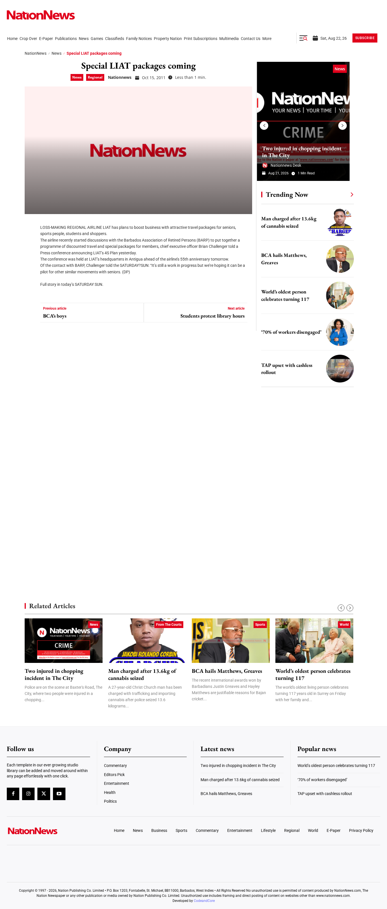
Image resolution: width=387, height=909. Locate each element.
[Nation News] (41, 15)
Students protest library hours (212, 316)
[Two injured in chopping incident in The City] (303, 121)
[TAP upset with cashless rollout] (340, 368)
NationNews (35, 53)
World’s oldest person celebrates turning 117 (312, 674)
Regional (95, 77)
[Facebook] (31, 224)
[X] (31, 241)
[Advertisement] (305, 535)
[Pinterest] (31, 258)
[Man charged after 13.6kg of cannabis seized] (340, 222)
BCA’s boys (54, 316)
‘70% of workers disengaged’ (291, 332)
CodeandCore (204, 901)
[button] (303, 38)
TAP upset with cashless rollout (324, 793)
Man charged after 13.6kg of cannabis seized (142, 674)
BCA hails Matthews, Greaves (227, 671)
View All (341, 194)
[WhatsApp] (31, 275)
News (56, 53)
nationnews (119, 77)
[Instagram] (28, 794)
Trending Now (287, 194)
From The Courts (169, 625)
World (344, 625)
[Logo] (50, 830)
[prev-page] (264, 125)
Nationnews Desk (286, 165)
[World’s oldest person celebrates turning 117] (340, 295)
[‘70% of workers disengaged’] (340, 332)
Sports (260, 625)
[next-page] (342, 125)
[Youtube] (59, 794)
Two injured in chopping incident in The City (302, 152)
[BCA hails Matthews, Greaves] (340, 259)
